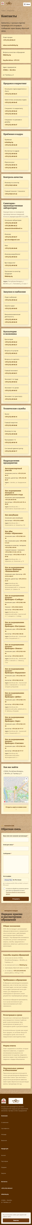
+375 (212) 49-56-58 (11, 265)
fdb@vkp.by (7, 55)
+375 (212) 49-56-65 (11, 399)
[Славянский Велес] (2, 3)
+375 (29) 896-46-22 (11, 226)
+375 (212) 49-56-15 (11, 165)
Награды (3, 1134)
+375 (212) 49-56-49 (11, 145)
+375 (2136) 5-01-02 (17, 680)
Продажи (3, 1167)
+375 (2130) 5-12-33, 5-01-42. (13, 552)
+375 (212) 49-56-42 (11, 111)
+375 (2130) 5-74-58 (17, 704)
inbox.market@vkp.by (10, 45)
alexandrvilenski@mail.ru (13, 228)
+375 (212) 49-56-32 (11, 300)
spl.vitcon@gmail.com (12, 240)
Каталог (3, 1155)
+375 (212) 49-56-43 (11, 114)
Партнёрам (4, 1161)
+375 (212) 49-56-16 (11, 168)
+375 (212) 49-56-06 (11, 425)
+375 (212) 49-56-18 (11, 442)
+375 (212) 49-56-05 (11, 308)
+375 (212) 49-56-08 (11, 434)
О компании (4, 1122)
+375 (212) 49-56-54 (11, 257)
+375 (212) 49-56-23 (11, 353)
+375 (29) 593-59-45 (10, 499)
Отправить (16, 899)
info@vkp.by (9, 142)
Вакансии (4, 1140)
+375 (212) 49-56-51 (11, 373)
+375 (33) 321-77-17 (17, 728)
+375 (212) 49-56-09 (11, 223)
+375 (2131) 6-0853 (18, 520)
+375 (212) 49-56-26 (11, 362)
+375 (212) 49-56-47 (11, 125)
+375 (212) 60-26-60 (11, 248)
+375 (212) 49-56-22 (11, 342)
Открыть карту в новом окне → (16, 808)
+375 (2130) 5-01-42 (11, 194)
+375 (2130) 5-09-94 (11, 185)
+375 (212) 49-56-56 (11, 154)
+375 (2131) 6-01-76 (18, 502)
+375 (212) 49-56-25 (11, 365)
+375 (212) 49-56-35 (11, 322)
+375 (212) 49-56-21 (11, 345)
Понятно (16, 1220)
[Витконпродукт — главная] (9, 3)
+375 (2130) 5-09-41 (17, 609)
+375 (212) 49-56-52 (11, 382)
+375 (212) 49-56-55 (11, 156)
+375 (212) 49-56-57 (11, 237)
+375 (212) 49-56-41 (9, 40)
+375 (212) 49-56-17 (11, 451)
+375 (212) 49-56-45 (11, 102)
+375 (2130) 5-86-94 (17, 607)
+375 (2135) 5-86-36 (17, 634)
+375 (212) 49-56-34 (11, 319)
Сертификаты (5, 1128)
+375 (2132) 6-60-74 (17, 656)
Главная (3, 10)
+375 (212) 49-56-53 (11, 390)
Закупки (3, 1173)
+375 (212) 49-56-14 (11, 417)
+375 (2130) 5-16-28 (18, 554)
